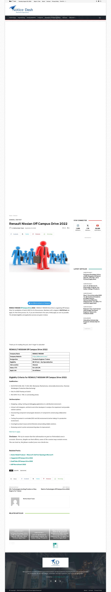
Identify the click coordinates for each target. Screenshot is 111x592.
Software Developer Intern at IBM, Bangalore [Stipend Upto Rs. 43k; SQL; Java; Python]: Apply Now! (19, 535)
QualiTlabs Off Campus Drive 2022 (22, 461)
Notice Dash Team (19, 228)
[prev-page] (10, 543)
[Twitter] (101, 1)
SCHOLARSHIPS (87, 318)
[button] (100, 18)
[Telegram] (99, 1)
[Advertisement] (69, 9)
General (15, 215)
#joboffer (16, 470)
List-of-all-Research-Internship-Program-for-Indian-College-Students (39, 536)
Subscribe (97, 224)
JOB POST (18, 219)
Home (10, 215)
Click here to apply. (14, 432)
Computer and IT (18, 531)
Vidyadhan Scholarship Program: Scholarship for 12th (91, 321)
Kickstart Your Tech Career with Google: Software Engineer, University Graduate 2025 (92, 311)
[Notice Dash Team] (10, 228)
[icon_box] (63, 2)
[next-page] (13, 543)
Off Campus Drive (25, 308)
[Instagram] (97, 1)
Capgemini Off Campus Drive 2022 (22, 458)
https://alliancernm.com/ (40, 356)
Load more (87, 328)
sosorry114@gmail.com (59, 577)
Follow (78, 224)
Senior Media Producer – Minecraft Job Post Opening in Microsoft (32, 455)
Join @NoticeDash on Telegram (40, 303)
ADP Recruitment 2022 (18, 464)
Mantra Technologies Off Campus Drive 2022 (55, 489)
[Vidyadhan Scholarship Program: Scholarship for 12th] (78, 321)
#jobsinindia (23, 470)
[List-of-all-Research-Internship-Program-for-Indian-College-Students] (39, 528)
